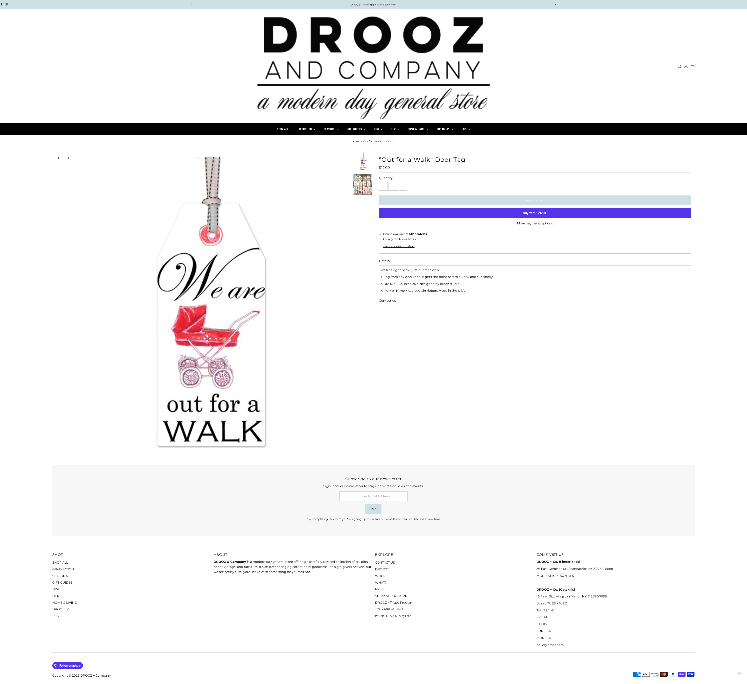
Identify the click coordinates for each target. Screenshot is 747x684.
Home (356, 141)
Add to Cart (535, 200)
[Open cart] (693, 66)
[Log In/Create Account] (686, 66)
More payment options (535, 223)
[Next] (555, 4)
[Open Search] (679, 66)
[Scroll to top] (739, 673)
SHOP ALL (282, 129)
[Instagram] (6, 4)
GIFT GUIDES (355, 129)
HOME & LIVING (417, 129)
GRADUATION (304, 129)
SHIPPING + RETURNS (392, 596)
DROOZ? (382, 569)
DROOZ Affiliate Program (394, 602)
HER (393, 129)
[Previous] (192, 4)
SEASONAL (330, 129)
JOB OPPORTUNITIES (392, 609)
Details (384, 261)
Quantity (386, 178)
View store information (399, 246)
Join (373, 509)
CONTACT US (385, 562)
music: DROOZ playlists (393, 616)
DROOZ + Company (95, 675)
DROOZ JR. (443, 129)
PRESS (380, 589)
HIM (377, 129)
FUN (464, 129)
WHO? (380, 576)
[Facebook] (2, 4)
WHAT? (381, 582)
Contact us (387, 300)
